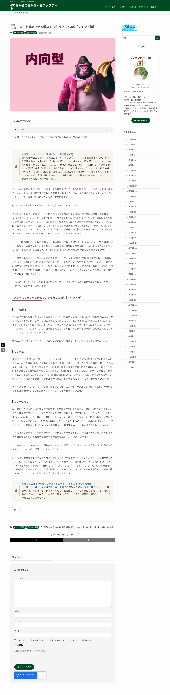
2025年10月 (130, 191)
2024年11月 (130, 248)
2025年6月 (130, 212)
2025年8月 (130, 201)
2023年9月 (130, 320)
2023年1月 (129, 351)
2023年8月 (130, 326)
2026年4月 (130, 160)
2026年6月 (130, 149)
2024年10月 (130, 253)
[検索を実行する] (157, 38)
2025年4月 (130, 222)
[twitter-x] (138, 46)
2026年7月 (130, 144)
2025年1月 (130, 237)
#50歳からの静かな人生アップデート (33, 7)
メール (18, 621)
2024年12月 (130, 243)
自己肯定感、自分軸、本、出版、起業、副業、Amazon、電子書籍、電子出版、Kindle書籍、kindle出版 (78, 527)
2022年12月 (130, 357)
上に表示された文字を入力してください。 (30, 651)
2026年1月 (130, 175)
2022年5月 (129, 367)
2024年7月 (130, 268)
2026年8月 (130, 139)
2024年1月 (130, 300)
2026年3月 (130, 165)
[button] (36, 540)
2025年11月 (130, 186)
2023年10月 (130, 315)
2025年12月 (130, 180)
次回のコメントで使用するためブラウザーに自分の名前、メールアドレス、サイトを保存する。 (54, 640)
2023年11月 (130, 310)
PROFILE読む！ (141, 120)
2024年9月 (130, 258)
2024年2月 (130, 294)
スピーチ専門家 (18, 33)
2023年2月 (129, 346)
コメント (18, 578)
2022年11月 (130, 362)
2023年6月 (129, 331)
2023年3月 (130, 341)
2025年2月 (130, 232)
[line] (142, 46)
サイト (17, 630)
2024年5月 (130, 279)
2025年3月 (130, 227)
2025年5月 (130, 217)
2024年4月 (130, 284)
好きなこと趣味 (31, 33)
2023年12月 (130, 305)
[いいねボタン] (15, 510)
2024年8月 (130, 263)
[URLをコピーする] (89, 540)
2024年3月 (130, 289)
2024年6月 (130, 274)
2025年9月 (130, 196)
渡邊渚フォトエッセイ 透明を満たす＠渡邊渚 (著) (47, 154)
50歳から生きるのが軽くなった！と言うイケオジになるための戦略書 (56, 483)
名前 (17, 611)
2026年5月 (129, 154)
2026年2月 (130, 170)
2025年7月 (130, 206)
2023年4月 (129, 336)
